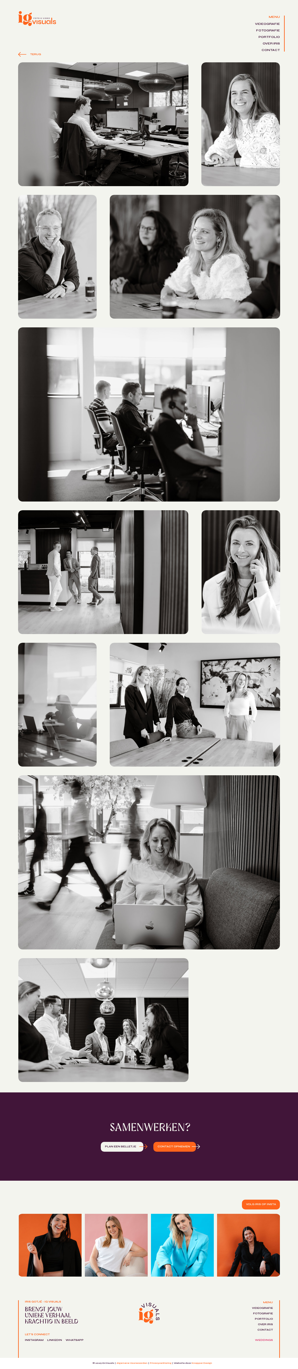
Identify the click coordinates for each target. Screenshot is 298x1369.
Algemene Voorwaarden (131, 1363)
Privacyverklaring (160, 1363)
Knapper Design (202, 1363)
